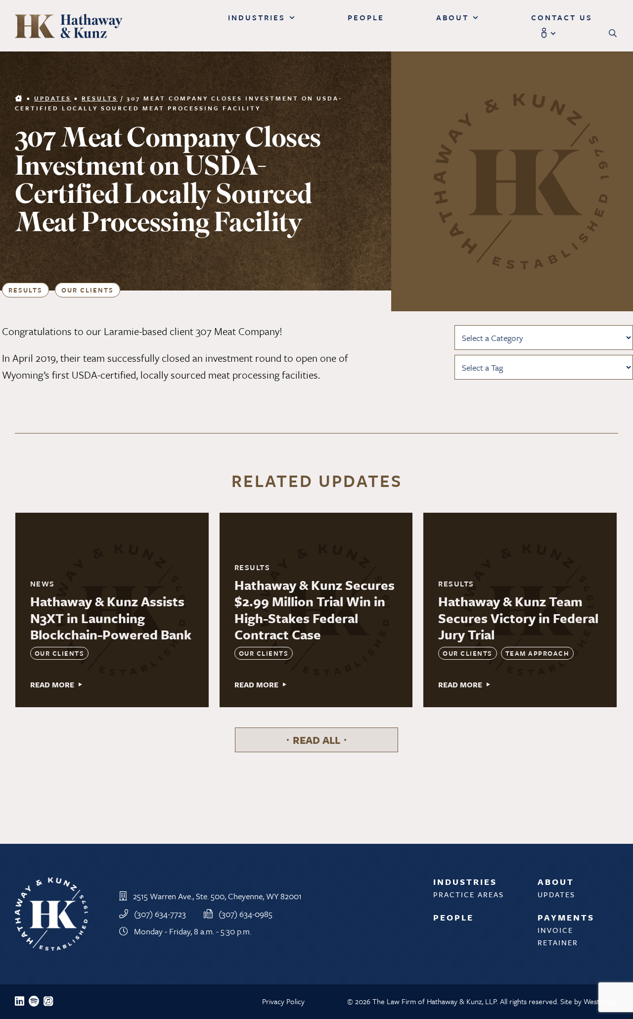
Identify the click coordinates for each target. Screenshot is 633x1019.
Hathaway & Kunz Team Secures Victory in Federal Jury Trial (518, 618)
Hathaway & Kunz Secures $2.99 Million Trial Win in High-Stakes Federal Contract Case (314, 610)
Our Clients (87, 290)
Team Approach (537, 653)
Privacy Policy (283, 1001)
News (42, 583)
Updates (52, 98)
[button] (613, 33)
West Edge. (601, 1001)
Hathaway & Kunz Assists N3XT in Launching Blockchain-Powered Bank (110, 618)
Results (100, 98)
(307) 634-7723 (160, 914)
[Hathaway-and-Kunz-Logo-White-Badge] (51, 882)
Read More (52, 684)
